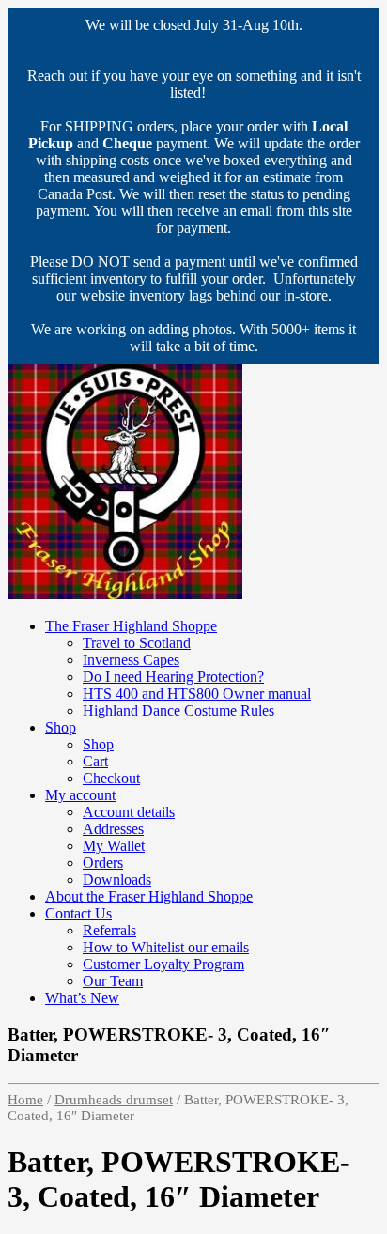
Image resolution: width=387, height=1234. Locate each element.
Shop (60, 727)
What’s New (82, 998)
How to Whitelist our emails (166, 947)
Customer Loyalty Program (163, 964)
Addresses (113, 829)
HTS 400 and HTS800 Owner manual (197, 694)
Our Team (113, 981)
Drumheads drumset (113, 1099)
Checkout (111, 778)
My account (80, 795)
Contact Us (78, 913)
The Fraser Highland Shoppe (131, 626)
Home (25, 1099)
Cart (95, 761)
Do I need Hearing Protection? (173, 677)
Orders (103, 863)
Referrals (109, 930)
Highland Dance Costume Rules (178, 710)
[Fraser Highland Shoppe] (125, 594)
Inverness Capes (131, 660)
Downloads (117, 879)
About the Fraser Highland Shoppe (149, 896)
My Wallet (114, 846)
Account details (129, 812)
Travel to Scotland (137, 643)
